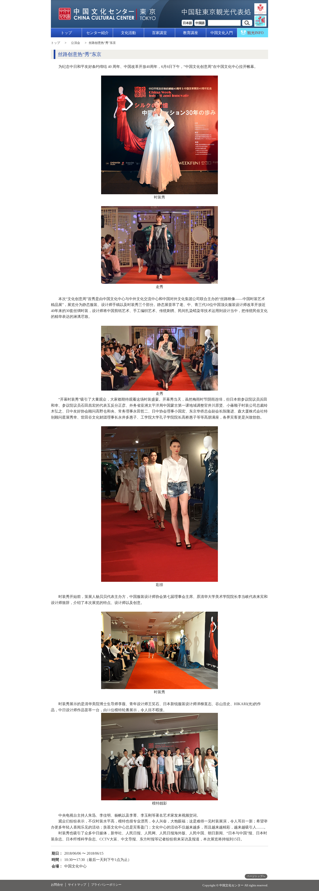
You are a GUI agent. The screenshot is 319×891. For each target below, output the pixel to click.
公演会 (75, 43)
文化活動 (128, 33)
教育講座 (190, 33)
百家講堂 (159, 33)
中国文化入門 (221, 33)
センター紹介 (97, 33)
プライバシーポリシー (106, 884)
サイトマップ (77, 884)
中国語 (200, 23)
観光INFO (255, 33)
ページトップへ (256, 876)
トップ (66, 33)
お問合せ (57, 884)
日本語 (187, 23)
